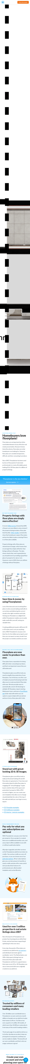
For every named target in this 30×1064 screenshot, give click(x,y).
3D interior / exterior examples (14, 812)
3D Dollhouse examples (12, 810)
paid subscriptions (7, 859)
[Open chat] (26, 1060)
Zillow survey (12, 526)
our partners (22, 950)
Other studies (15, 533)
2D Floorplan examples (11, 807)
